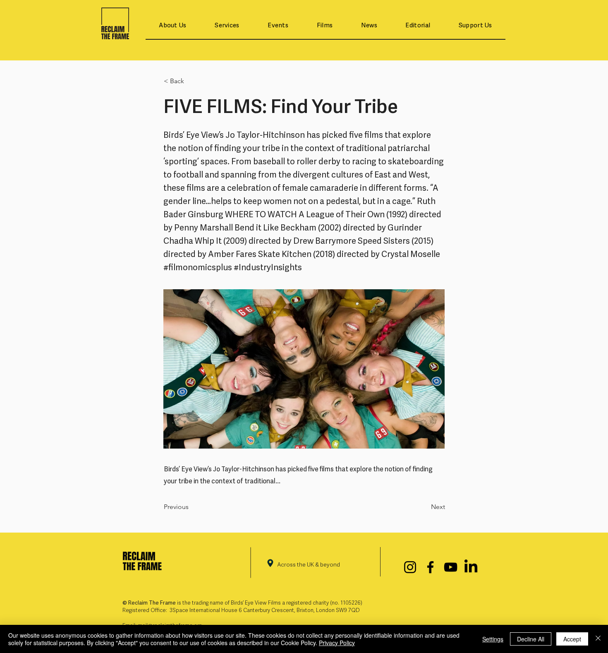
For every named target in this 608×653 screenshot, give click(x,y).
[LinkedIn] (471, 567)
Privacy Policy (337, 643)
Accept (572, 639)
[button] (173, 26)
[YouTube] (451, 567)
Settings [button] (492, 639)
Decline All (530, 639)
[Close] (598, 638)
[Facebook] (430, 567)
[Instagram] (410, 567)
